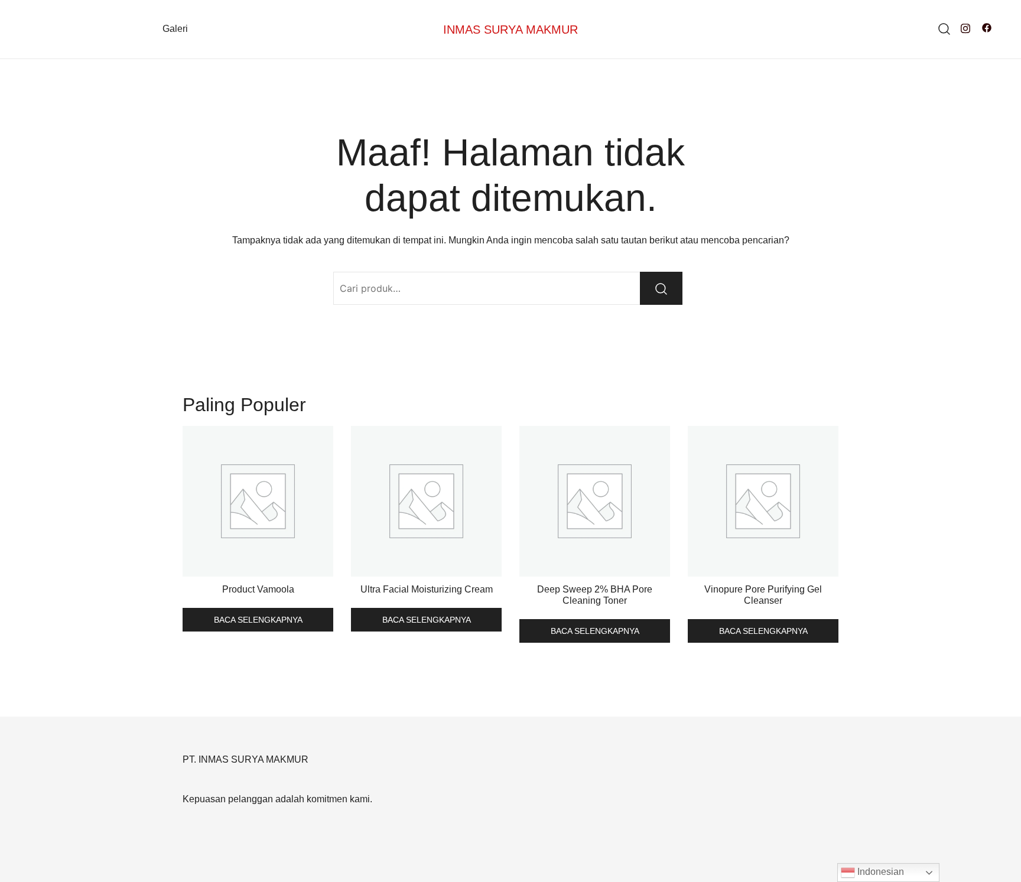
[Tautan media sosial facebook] (986, 27)
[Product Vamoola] (258, 501)
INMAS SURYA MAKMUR (510, 29)
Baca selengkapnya (258, 619)
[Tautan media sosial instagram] (965, 27)
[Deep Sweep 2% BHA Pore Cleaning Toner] (594, 501)
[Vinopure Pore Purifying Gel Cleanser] (763, 501)
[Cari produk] (944, 29)
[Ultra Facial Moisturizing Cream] (426, 501)
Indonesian (879, 872)
